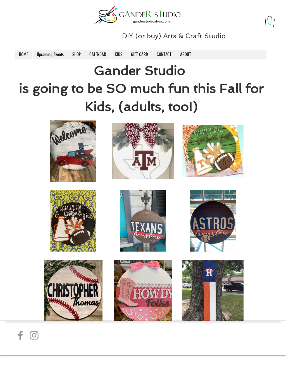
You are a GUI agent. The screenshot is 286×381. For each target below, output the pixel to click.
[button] (270, 21)
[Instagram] (34, 335)
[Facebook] (20, 335)
